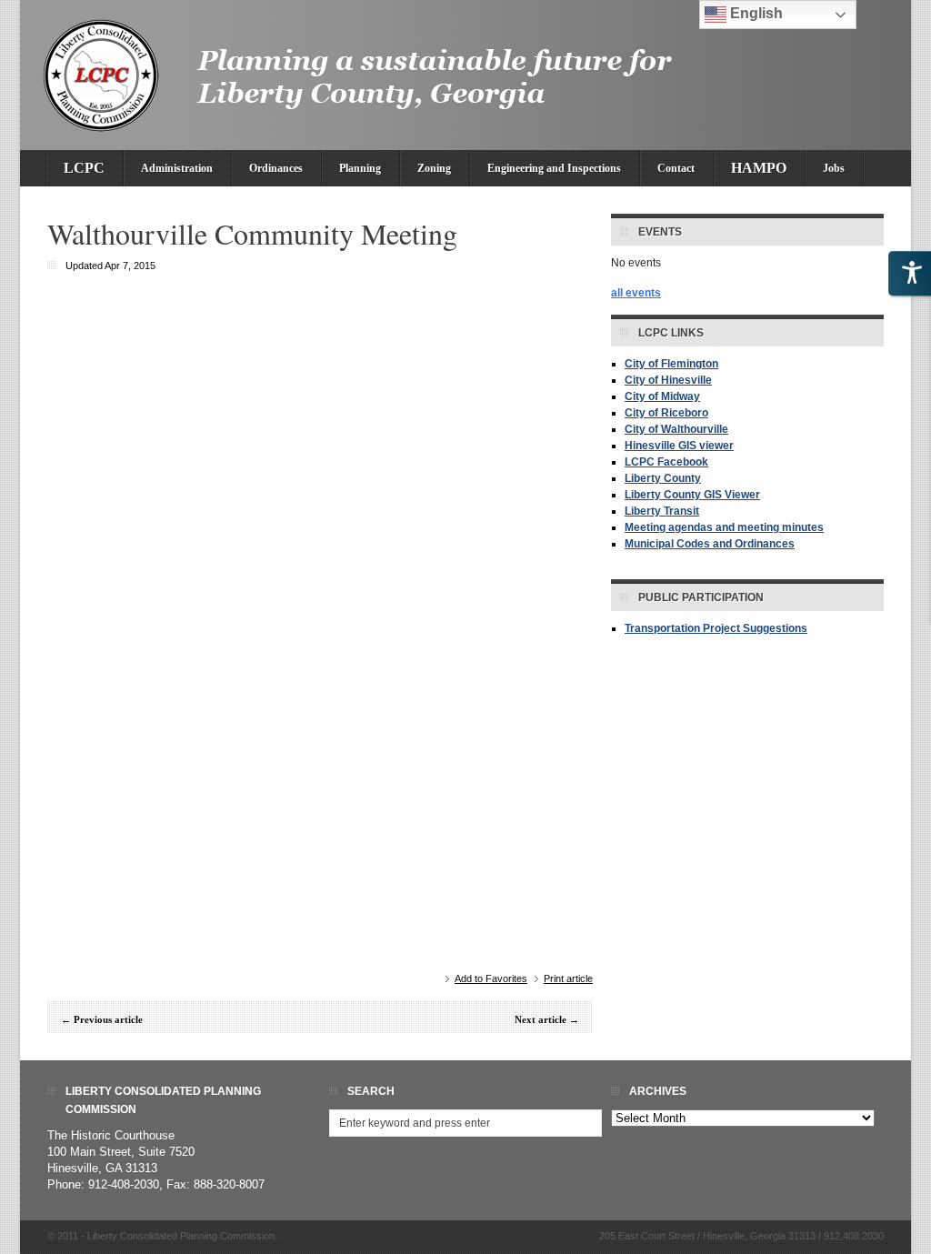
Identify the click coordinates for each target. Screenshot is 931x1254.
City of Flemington (671, 363)
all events (636, 292)
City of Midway (662, 396)
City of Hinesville (668, 380)
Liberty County (663, 478)
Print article (568, 978)
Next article (540, 1019)
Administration (177, 168)
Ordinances (276, 168)
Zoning (434, 168)
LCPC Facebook (666, 462)
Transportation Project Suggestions (716, 628)
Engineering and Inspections (554, 168)
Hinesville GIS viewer (679, 445)
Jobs (834, 168)
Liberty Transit (662, 511)
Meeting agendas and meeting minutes (724, 527)
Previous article (108, 1019)
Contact (676, 168)
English (754, 13)
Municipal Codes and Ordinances (710, 543)
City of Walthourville (676, 429)
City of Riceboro (666, 412)
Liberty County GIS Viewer (692, 494)
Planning (360, 168)
